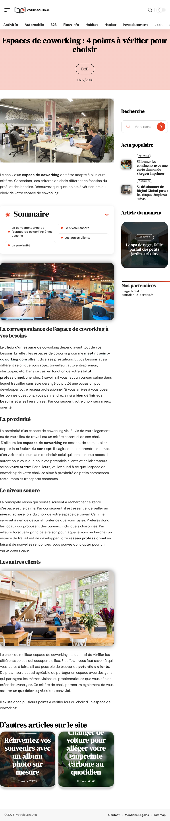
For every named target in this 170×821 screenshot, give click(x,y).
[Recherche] (150, 10)
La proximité (21, 245)
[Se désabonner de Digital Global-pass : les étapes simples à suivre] (126, 190)
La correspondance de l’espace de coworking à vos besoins (32, 232)
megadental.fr (132, 291)
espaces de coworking (42, 442)
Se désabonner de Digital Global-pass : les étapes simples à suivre (152, 192)
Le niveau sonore (76, 228)
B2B (85, 69)
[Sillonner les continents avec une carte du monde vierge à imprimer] (126, 164)
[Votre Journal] (32, 10)
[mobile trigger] (8, 10)
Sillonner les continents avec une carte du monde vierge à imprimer (152, 167)
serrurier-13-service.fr (137, 295)
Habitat (144, 237)
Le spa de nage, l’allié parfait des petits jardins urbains (144, 249)
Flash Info (144, 181)
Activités (144, 156)
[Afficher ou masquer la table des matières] (78, 214)
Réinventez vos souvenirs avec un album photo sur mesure (27, 756)
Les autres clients (77, 238)
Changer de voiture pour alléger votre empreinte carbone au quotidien (86, 752)
